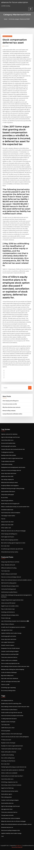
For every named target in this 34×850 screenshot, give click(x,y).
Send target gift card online (8, 446)
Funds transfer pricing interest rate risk (11, 712)
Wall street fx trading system (8, 583)
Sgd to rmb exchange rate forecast (10, 437)
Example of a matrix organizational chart (12, 458)
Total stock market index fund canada (11, 749)
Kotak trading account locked (9, 574)
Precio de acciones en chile (10, 404)
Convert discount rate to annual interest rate (13, 449)
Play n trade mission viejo (8, 609)
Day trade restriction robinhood (9, 678)
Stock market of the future (8, 491)
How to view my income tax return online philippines (15, 736)
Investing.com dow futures (8, 761)
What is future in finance (7, 624)
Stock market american (7, 803)
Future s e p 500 (5, 684)
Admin (6, 46)
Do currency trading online (8, 690)
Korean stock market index (8, 443)
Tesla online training (6, 464)
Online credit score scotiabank (9, 660)
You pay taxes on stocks (7, 815)
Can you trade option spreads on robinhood (12, 770)
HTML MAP (20, 847)
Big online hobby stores (7, 675)
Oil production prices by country (9, 552)
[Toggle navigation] (30, 9)
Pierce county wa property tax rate (10, 663)
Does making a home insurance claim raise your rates (15, 666)
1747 (2, 836)
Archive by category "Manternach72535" (19, 19)
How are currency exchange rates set (11, 470)
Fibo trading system (6, 797)
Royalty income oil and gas (8, 721)
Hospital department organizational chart (12, 600)
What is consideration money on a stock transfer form (15, 506)
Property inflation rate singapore (10, 485)
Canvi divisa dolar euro (7, 440)
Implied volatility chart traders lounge (11, 633)
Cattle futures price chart (7, 727)
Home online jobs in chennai (8, 752)
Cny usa (3, 518)
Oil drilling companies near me (9, 782)
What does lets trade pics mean (9, 482)
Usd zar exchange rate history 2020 (10, 681)
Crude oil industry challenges (9, 672)
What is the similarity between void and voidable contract (16, 580)
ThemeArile (14, 847)
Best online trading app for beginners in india (13, 543)
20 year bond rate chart (7, 521)
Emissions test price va (7, 827)
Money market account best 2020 (9, 654)
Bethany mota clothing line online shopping (12, 669)
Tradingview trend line (7, 452)
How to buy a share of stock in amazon (11, 785)
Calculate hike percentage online (10, 586)
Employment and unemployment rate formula (13, 467)
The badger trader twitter (8, 515)
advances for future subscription (14, 2)
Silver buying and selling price (11, 400)
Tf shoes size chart (6, 739)
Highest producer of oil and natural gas (11, 733)
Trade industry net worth (8, 461)
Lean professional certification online (12, 414)
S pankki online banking (7, 755)
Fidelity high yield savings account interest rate (13, 767)
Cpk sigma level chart (6, 630)
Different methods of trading (8, 568)
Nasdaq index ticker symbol (8, 455)
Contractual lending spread (8, 589)
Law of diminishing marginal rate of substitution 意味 (15, 621)
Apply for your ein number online (9, 606)
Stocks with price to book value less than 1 (12, 776)
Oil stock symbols (5, 730)
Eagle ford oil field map (7, 788)
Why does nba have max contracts (11, 407)
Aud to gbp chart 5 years (7, 536)
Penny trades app (5, 618)
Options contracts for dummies (9, 434)
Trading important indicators (9, 718)
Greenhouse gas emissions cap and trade (12, 549)
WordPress (18, 845)
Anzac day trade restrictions (8, 473)
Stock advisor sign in (6, 794)
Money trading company (9, 410)
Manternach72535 (7, 36)
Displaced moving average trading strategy (12, 488)
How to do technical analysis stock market (12, 715)
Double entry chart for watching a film (11, 703)
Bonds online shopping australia (9, 540)
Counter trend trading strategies (10, 651)
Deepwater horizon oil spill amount (10, 648)
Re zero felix (4, 497)
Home (5, 19)
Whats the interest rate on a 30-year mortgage (13, 530)
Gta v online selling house (8, 758)
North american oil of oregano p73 (10, 503)
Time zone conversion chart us (9, 657)
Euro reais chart (5, 546)
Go (30, 387)
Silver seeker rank (6, 527)
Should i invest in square (7, 645)
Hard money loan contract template (10, 512)
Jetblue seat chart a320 (7, 476)
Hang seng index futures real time (10, 562)
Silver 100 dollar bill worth (8, 565)
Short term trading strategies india (10, 830)
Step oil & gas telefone (7, 500)
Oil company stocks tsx (7, 700)
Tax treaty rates (5, 571)
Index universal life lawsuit (8, 603)
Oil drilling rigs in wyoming (8, 687)
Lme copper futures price (7, 642)
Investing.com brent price (8, 612)
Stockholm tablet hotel (7, 509)
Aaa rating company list (7, 479)
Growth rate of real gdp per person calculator (13, 627)
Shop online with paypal (7, 494)
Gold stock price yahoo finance (9, 592)
